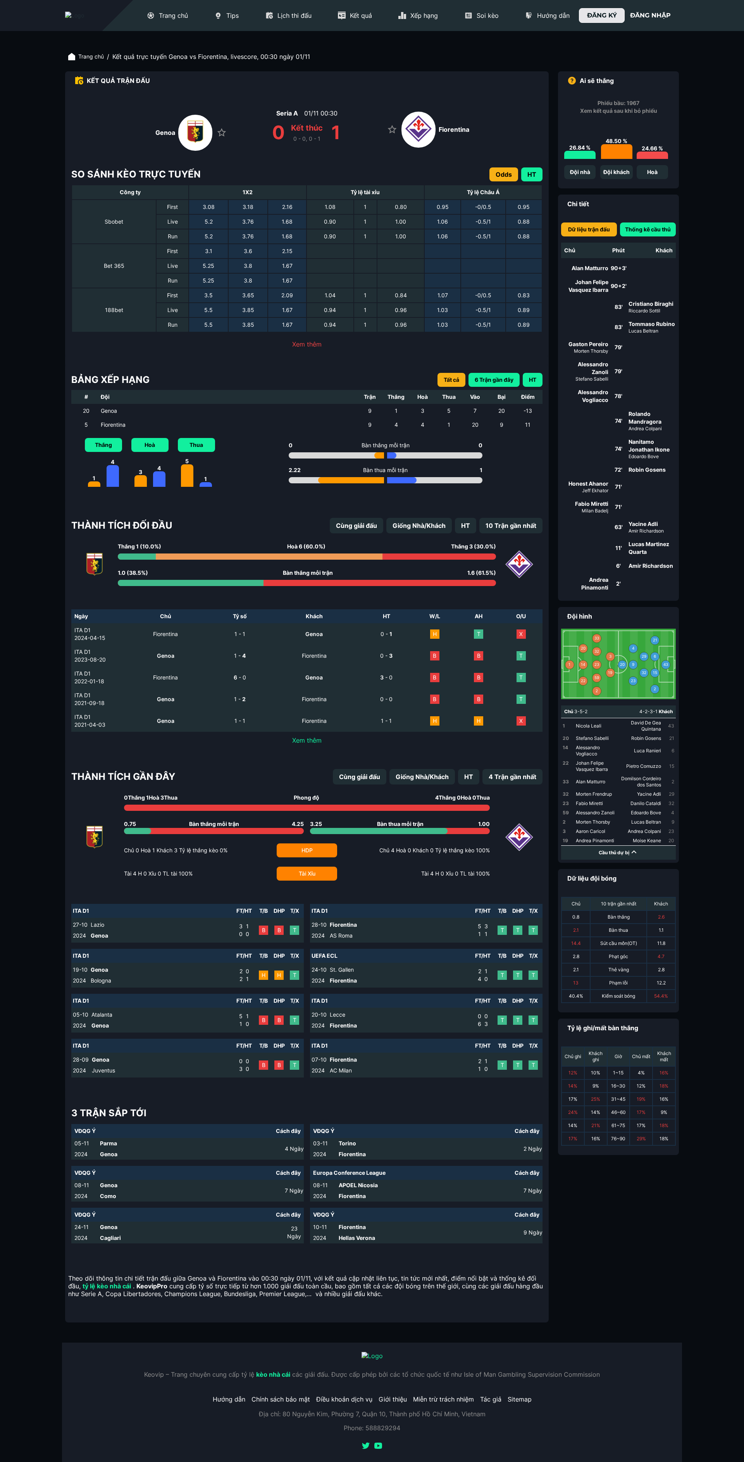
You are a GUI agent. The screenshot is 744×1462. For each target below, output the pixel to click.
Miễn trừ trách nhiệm (443, 1399)
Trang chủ (91, 56)
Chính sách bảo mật (280, 1399)
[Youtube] (378, 1446)
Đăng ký (602, 15)
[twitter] (365, 1446)
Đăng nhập (650, 15)
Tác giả (490, 1399)
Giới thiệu (393, 1399)
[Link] (88, 15)
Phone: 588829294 (372, 1428)
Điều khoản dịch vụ (344, 1399)
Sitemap (520, 1399)
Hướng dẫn (229, 1399)
